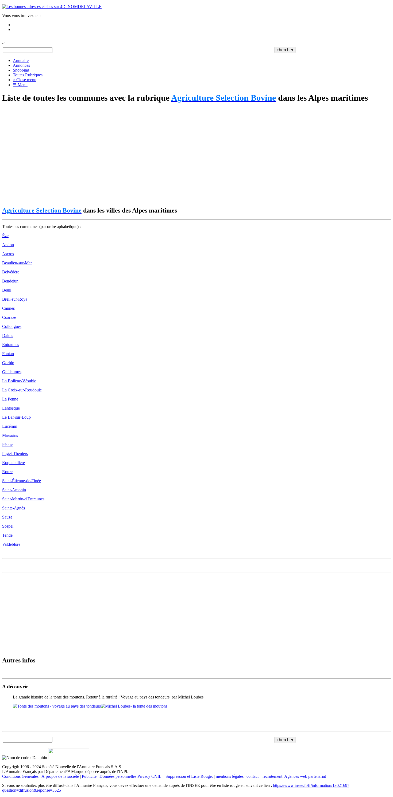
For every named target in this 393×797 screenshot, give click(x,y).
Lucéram (9, 426)
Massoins (10, 435)
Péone (7, 444)
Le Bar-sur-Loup (16, 417)
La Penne (10, 399)
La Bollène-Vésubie (19, 381)
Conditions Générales (20, 776)
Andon (8, 244)
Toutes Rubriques (28, 75)
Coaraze (9, 317)
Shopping (21, 70)
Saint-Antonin (14, 490)
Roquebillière (13, 462)
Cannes (8, 308)
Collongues (11, 326)
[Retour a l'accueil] (52, 6)
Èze (5, 235)
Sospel (7, 526)
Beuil (6, 290)
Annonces (21, 65)
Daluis (7, 335)
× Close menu (24, 79)
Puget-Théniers (15, 453)
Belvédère (10, 272)
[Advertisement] (162, 155)
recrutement (272, 776)
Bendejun (10, 281)
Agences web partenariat (305, 776)
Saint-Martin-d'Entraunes (23, 499)
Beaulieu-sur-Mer (17, 263)
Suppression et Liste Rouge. (189, 776)
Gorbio (8, 362)
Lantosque (11, 408)
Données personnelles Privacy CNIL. (131, 776)
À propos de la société (60, 776)
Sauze (7, 517)
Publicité (89, 776)
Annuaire (21, 60)
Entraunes (10, 344)
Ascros (8, 254)
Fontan (8, 353)
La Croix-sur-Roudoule (22, 390)
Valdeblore (11, 544)
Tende (7, 535)
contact (252, 776)
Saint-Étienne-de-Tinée (21, 480)
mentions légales (230, 776)
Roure (7, 471)
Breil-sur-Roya (14, 299)
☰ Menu (20, 85)
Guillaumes (11, 372)
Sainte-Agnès (13, 508)
